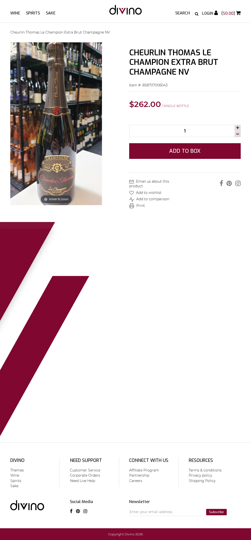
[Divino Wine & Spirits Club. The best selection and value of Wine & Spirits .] (125, 12)
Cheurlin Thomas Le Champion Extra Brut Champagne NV (60, 32)
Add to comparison (152, 199)
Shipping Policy (202, 481)
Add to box (185, 150)
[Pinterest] (228, 183)
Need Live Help (82, 481)
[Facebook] (220, 183)
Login (208, 13)
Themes (17, 470)
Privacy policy (200, 475)
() (228, 13)
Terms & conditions (205, 470)
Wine (15, 13)
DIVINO (17, 460)
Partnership (139, 475)
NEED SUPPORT (86, 460)
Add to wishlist (148, 192)
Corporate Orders (85, 475)
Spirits (33, 13)
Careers (135, 481)
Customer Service (85, 470)
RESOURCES (201, 460)
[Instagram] (237, 183)
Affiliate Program (144, 470)
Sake (50, 13)
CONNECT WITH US (148, 460)
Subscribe (216, 512)
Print (140, 205)
